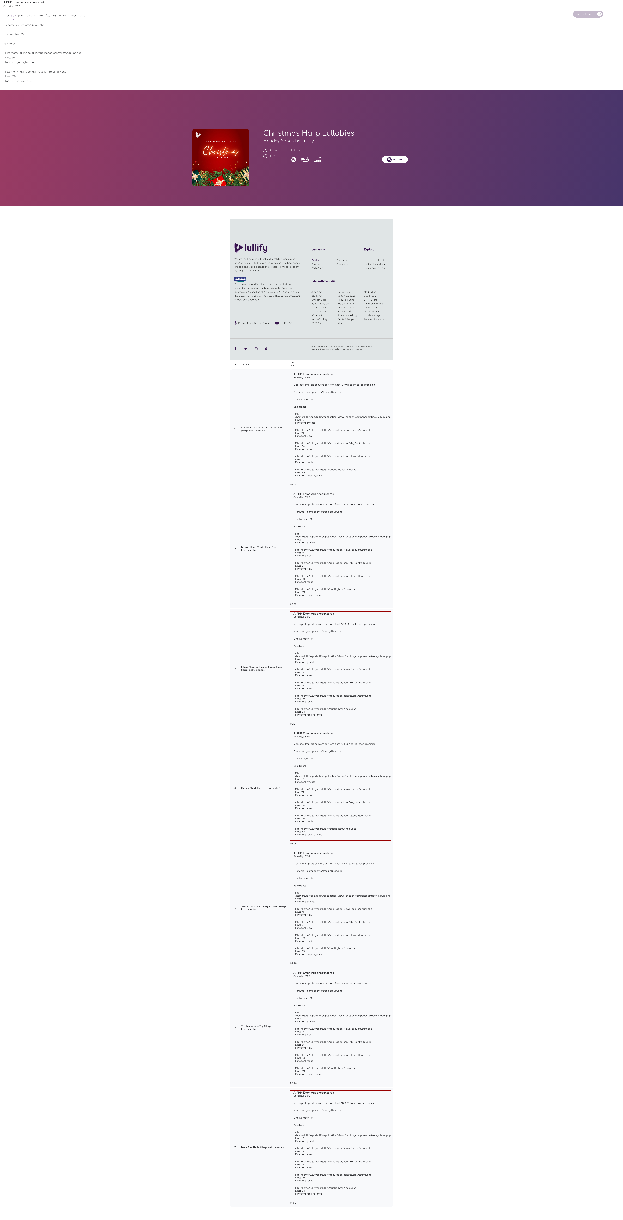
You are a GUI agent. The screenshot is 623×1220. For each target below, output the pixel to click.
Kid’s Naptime (346, 303)
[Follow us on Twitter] (246, 349)
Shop (485, 14)
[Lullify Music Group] (22, 17)
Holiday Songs (372, 315)
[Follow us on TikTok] (266, 349)
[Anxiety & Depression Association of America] (240, 281)
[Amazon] (305, 159)
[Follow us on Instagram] (256, 349)
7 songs (273, 150)
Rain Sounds (345, 311)
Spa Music (370, 296)
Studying (317, 296)
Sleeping (317, 292)
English (316, 260)
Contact (547, 14)
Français (342, 260)
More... (341, 323)
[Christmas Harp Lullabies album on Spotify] (220, 157)
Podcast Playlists (374, 319)
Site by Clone (354, 349)
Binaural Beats (346, 307)
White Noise (371, 307)
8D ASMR (317, 315)
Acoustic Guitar (347, 299)
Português (317, 268)
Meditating (370, 292)
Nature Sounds (320, 311)
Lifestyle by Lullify (374, 260)
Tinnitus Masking (347, 315)
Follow (398, 159)
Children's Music (373, 303)
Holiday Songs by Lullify (288, 140)
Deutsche (342, 264)
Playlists (427, 14)
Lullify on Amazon (374, 268)
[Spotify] (294, 159)
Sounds (457, 14)
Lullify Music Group (375, 264)
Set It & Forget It (347, 319)
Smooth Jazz (319, 299)
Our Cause (518, 14)
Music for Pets (320, 307)
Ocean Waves (371, 311)
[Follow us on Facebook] (236, 349)
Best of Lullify (320, 319)
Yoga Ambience (346, 296)
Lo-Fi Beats (370, 299)
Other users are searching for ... (447, 21)
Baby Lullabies (320, 303)
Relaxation (344, 292)
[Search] (608, 14)
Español (316, 264)
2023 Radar (318, 323)
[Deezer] (317, 159)
